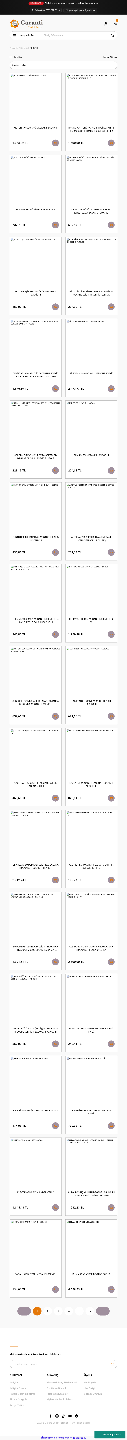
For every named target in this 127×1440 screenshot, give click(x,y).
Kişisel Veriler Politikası (60, 1399)
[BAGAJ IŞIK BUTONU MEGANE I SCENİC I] (35, 1245)
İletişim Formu (18, 1388)
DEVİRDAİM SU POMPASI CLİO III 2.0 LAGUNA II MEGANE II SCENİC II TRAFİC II (36, 866)
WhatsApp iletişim (112, 1434)
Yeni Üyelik (90, 1382)
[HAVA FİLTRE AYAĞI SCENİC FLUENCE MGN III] (35, 1081)
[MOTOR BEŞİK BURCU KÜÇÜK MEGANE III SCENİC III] (35, 262)
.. (79, 1311)
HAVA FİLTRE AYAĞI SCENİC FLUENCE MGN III (36, 1110)
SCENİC (34, 48)
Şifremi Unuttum (93, 1393)
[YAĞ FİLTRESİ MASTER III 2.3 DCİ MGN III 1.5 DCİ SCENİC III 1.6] (91, 836)
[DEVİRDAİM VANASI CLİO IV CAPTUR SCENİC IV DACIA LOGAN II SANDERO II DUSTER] (35, 344)
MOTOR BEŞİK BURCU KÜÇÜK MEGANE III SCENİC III (36, 293)
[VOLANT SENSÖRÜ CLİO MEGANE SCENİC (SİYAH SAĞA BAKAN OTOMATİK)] (91, 180)
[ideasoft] (47, 1437)
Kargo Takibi (17, 1405)
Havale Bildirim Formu (22, 1393)
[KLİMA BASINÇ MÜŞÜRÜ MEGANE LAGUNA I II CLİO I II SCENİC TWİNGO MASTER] (91, 1163)
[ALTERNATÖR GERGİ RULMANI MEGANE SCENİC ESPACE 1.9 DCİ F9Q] (91, 508)
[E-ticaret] (63, 1438)
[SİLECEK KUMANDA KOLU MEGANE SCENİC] (91, 344)
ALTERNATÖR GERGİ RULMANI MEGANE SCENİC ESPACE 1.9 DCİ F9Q (91, 539)
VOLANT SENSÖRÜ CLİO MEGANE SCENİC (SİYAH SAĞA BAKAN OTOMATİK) (91, 211)
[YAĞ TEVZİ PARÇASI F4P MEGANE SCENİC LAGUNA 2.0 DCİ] (35, 754)
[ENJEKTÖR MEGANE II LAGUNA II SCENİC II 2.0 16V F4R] (91, 754)
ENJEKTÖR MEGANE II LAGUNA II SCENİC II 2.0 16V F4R (91, 784)
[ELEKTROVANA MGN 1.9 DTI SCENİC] (35, 1163)
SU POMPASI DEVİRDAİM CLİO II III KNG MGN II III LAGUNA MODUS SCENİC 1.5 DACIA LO (35, 948)
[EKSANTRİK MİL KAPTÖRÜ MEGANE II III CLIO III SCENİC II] (35, 508)
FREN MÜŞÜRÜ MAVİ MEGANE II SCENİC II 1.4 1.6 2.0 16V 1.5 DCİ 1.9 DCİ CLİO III (36, 621)
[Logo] (27, 24)
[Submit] (112, 1364)
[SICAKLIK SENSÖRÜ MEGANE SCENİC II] (35, 180)
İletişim (14, 1382)
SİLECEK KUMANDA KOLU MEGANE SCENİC (91, 373)
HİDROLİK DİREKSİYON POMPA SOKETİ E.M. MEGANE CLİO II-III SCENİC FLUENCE (91, 293)
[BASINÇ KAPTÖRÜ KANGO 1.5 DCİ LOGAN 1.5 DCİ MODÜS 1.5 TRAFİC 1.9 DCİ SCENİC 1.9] (91, 99)
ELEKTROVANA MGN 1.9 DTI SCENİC (35, 1192)
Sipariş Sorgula (18, 1399)
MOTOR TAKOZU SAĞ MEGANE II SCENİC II (35, 128)
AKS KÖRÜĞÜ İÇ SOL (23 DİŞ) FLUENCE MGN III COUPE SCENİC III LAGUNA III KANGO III (35, 1030)
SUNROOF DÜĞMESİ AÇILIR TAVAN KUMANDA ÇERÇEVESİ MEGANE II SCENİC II (36, 703)
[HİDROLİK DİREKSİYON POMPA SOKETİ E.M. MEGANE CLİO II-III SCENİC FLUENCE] (91, 262)
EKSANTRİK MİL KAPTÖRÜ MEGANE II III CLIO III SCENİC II (36, 539)
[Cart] (115, 24)
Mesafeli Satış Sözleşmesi (62, 1382)
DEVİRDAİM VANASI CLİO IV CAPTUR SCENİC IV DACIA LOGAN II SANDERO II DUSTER (35, 375)
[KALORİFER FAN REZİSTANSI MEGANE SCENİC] (91, 1081)
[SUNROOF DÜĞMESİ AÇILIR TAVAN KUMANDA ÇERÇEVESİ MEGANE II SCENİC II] (35, 672)
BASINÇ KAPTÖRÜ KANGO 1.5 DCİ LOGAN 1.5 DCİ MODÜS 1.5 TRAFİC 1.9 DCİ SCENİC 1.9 (91, 129)
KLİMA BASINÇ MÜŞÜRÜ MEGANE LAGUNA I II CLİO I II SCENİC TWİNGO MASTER (91, 1194)
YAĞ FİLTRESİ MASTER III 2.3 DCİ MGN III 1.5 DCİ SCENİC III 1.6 (91, 866)
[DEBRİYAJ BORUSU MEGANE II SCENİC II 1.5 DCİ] (91, 590)
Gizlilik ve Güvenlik (57, 1388)
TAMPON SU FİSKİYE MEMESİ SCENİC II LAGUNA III (91, 703)
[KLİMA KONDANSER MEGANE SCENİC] (91, 1245)
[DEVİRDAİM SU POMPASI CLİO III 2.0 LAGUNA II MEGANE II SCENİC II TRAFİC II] (35, 836)
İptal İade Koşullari (57, 1393)
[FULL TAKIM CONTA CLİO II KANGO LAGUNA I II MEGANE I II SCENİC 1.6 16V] (91, 917)
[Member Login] (106, 24)
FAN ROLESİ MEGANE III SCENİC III (91, 455)
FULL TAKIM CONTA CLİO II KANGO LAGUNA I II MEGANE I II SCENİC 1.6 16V (91, 948)
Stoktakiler (18, 57)
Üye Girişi (89, 1388)
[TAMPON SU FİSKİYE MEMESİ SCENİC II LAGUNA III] (91, 672)
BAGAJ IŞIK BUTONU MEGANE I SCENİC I (35, 1274)
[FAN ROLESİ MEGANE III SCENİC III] (91, 426)
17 (89, 1311)
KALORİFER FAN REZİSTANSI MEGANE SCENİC (91, 1112)
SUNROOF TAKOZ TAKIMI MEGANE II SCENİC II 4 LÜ (91, 1030)
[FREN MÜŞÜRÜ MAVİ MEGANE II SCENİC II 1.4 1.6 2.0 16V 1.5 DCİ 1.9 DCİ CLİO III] (35, 590)
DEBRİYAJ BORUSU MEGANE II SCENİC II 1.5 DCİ (91, 621)
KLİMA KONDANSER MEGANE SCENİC (91, 1274)
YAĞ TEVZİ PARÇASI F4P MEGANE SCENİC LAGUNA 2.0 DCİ (35, 784)
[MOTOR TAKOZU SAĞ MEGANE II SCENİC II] (35, 99)
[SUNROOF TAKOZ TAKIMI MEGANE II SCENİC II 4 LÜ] (91, 999)
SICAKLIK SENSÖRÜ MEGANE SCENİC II (35, 209)
